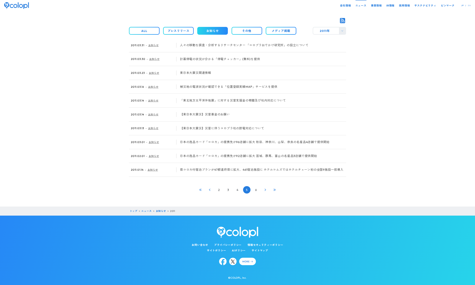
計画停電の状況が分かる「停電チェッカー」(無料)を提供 (220, 59)
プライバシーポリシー (228, 245)
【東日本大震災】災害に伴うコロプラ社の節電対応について (222, 128)
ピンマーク (448, 5)
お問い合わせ (200, 245)
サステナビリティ (425, 5)
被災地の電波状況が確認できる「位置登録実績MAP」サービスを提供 (228, 87)
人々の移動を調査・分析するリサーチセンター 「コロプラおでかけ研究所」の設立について (244, 45)
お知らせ (153, 45)
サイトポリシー (216, 250)
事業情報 (376, 5)
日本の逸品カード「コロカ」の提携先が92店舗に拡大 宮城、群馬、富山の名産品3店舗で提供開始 (248, 156)
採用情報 (404, 5)
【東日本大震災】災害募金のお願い (205, 114)
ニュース (361, 5)
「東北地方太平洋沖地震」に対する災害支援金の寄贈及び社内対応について (233, 100)
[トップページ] (16, 5)
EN (469, 5)
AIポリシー (239, 250)
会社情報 (345, 5)
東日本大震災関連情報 (195, 73)
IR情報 (390, 5)
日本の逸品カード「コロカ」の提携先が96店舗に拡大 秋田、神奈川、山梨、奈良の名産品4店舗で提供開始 (255, 142)
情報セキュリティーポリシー (265, 245)
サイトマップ (260, 250)
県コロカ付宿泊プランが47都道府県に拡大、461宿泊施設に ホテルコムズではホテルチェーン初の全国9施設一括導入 (261, 169)
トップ (133, 210)
